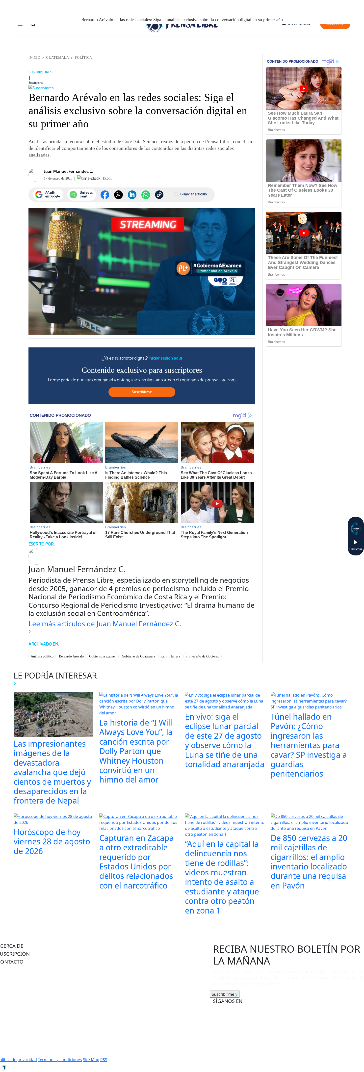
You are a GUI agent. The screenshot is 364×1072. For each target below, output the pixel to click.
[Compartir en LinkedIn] (132, 194)
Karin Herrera (170, 656)
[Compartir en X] (118, 194)
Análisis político (42, 656)
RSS (103, 1059)
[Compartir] (146, 194)
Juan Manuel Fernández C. (68, 171)
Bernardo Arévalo (71, 656)
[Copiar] (159, 194)
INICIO (34, 57)
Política (83, 57)
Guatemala (57, 57)
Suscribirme (223, 994)
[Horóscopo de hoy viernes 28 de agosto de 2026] (53, 820)
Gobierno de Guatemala (138, 656)
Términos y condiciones (60, 1059)
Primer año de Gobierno (202, 656)
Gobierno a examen (102, 656)
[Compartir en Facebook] (105, 194)
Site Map (91, 1059)
